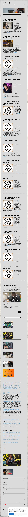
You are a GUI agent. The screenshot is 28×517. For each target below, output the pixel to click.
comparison (14, 432)
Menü (24, 4)
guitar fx (4, 436)
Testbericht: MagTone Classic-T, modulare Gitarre (10, 388)
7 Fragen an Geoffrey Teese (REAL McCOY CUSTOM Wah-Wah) (11, 103)
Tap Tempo (9, 442)
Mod (15, 436)
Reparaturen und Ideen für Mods (7, 487)
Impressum (22, 515)
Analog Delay (7, 432)
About (4, 497)
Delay (17, 432)
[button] (26, 508)
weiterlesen (8, 32)
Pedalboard (4, 439)
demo (19, 432)
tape (6, 442)
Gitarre (16, 435)
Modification (18, 436)
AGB (3, 450)
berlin (11, 432)
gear (10, 435)
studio (4, 442)
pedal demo (8, 439)
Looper (11, 436)
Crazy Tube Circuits (17, 200)
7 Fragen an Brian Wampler (11, 215)
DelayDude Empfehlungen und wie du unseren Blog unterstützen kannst (13, 502)
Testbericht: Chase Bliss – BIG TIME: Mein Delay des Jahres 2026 (12, 382)
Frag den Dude (5, 484)
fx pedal (8, 435)
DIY (3, 494)
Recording (17, 439)
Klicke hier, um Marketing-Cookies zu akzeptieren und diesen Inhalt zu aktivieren (12, 297)
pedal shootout (13, 439)
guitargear (7, 436)
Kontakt (4, 448)
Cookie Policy (14, 515)
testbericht (13, 442)
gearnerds (13, 435)
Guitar (19, 435)
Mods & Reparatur (5, 478)
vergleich (16, 442)
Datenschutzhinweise (6, 451)
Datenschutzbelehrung (18, 515)
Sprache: (4, 504)
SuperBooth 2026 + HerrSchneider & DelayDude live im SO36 (11, 387)
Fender (4, 435)
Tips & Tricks (5, 492)
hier (11, 307)
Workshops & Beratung (6, 480)
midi (13, 436)
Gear (3, 499)
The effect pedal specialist (9, 5)
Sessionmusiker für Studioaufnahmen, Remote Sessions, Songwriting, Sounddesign (12, 482)
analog (4, 432)
